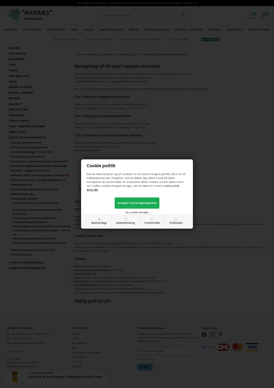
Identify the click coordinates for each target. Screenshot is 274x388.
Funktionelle (152, 223)
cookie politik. (171, 186)
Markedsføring (125, 223)
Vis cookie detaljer (137, 212)
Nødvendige (99, 223)
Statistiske (176, 223)
